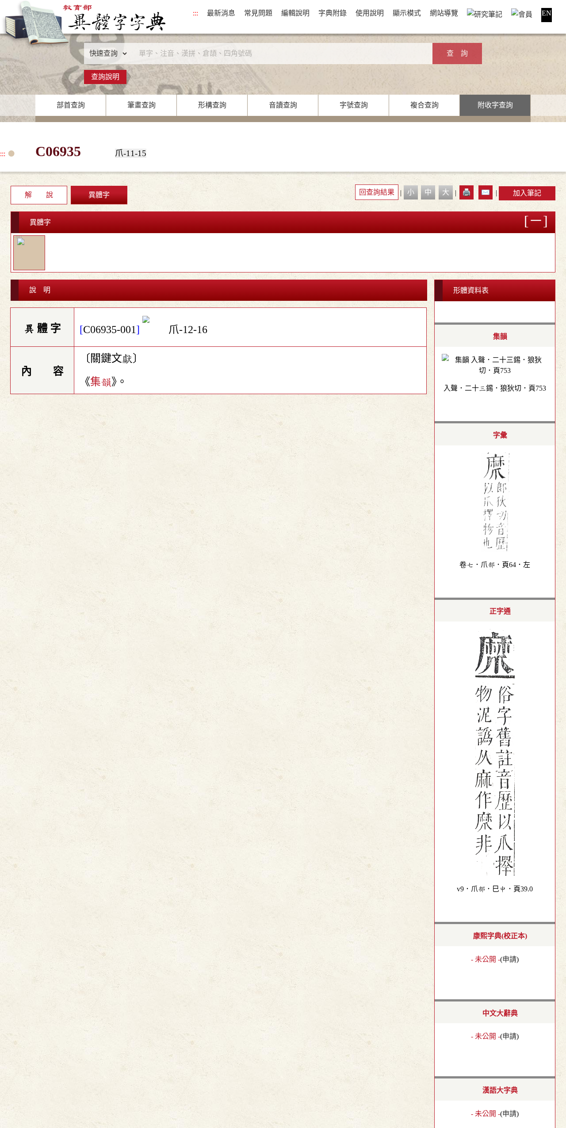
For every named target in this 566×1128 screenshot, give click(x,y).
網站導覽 (444, 13)
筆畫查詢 (141, 105)
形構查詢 (212, 105)
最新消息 (221, 13)
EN (546, 13)
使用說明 (370, 13)
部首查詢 (71, 105)
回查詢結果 (376, 192)
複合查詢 (424, 105)
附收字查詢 (495, 105)
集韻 (100, 382)
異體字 (99, 195)
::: (195, 13)
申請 (509, 959)
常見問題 (258, 13)
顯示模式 (407, 13)
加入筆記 (527, 193)
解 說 (39, 195)
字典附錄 (332, 13)
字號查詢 (354, 105)
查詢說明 (105, 77)
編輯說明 (295, 13)
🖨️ (466, 192)
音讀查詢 (283, 105)
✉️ (485, 192)
